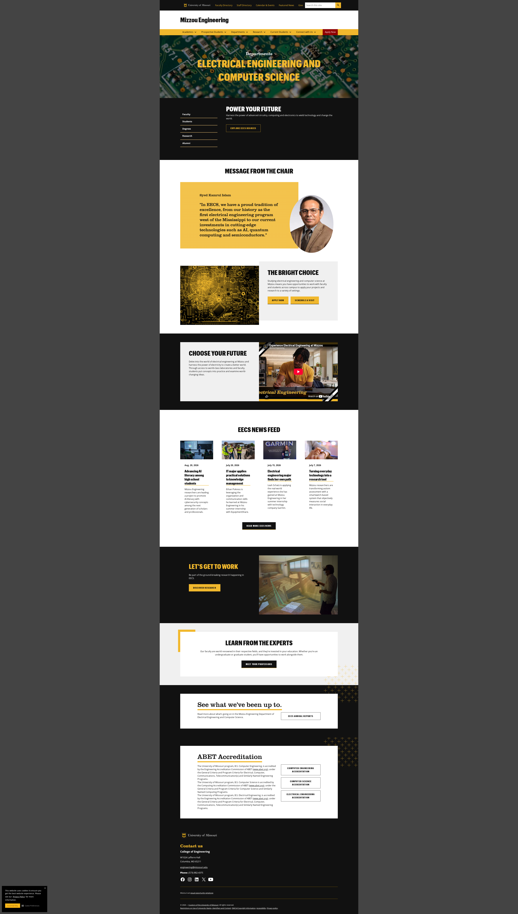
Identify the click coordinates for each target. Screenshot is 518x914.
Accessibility (261, 908)
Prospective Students (214, 32)
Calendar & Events (265, 5)
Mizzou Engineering (204, 20)
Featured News (286, 5)
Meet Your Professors (259, 664)
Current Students (281, 32)
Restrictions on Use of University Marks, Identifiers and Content (205, 908)
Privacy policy (272, 908)
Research (259, 32)
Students (187, 121)
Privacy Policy (19, 896)
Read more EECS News (259, 525)
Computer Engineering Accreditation (300, 770)
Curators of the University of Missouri (203, 905)
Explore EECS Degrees (243, 128)
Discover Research (204, 587)
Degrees (186, 128)
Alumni (186, 143)
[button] (30, 905)
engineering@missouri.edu (194, 867)
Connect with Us (306, 32)
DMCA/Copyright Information (244, 908)
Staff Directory (244, 5)
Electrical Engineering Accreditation (301, 796)
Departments (240, 32)
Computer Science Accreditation (301, 783)
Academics (189, 32)
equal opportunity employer (201, 893)
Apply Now (330, 32)
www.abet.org (260, 769)
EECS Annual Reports (300, 716)
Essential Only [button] (12, 906)
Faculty (186, 114)
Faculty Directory (223, 5)
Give (300, 5)
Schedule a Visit (305, 300)
